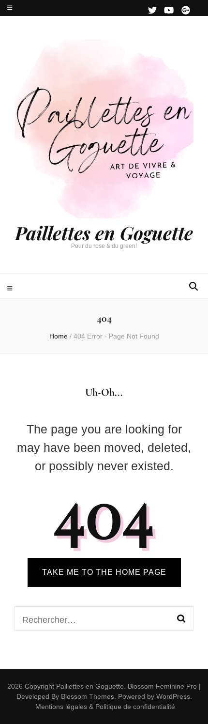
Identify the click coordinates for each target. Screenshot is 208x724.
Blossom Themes (86, 696)
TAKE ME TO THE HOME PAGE (104, 572)
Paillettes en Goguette (104, 232)
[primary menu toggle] (11, 288)
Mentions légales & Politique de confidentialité (105, 706)
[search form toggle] (193, 286)
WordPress (173, 696)
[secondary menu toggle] (10, 8)
